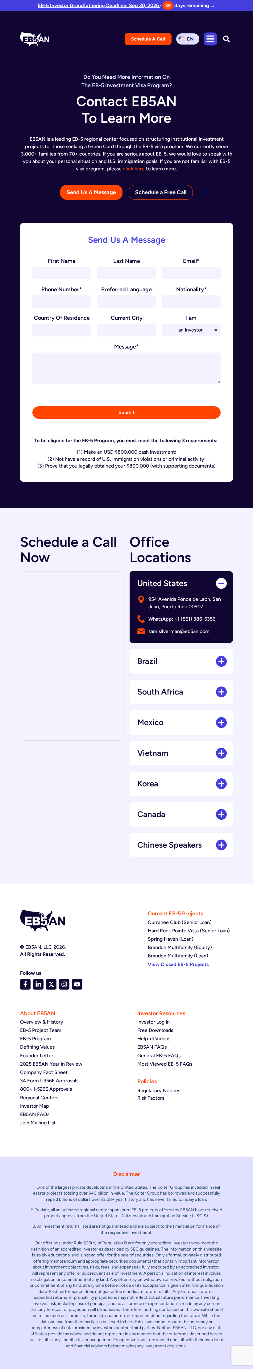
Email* (191, 261)
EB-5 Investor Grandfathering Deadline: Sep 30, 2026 (99, 5)
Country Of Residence (62, 318)
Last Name (126, 261)
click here (134, 169)
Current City (127, 318)
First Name (62, 261)
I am (191, 318)
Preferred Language (126, 290)
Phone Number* (61, 290)
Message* (126, 347)
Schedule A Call (148, 39)
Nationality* (191, 290)
